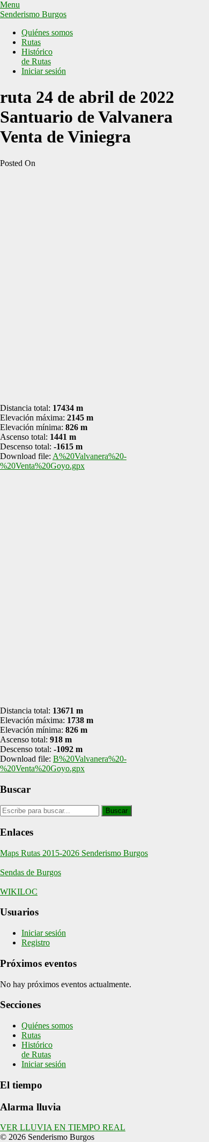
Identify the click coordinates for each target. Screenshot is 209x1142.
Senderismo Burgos (33, 14)
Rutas (31, 42)
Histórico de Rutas (37, 56)
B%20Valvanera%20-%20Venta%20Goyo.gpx (63, 763)
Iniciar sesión (43, 71)
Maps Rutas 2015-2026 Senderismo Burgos (74, 853)
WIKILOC (19, 891)
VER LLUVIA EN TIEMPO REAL (62, 1127)
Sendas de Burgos (30, 872)
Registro (35, 942)
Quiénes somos (47, 32)
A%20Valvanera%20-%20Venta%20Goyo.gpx (63, 461)
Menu (10, 4)
